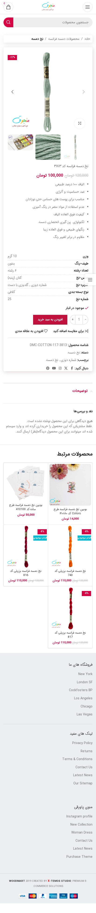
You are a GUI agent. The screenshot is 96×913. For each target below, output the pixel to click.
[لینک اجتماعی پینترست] (48, 368)
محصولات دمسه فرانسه (63, 38)
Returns (87, 751)
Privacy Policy (82, 743)
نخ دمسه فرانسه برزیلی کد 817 (70, 635)
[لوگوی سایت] (48, 7)
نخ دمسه (37, 38)
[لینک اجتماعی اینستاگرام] (60, 368)
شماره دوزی (68, 360)
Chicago (87, 706)
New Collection (81, 825)
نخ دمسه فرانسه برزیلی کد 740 (70, 573)
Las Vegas (85, 714)
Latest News (83, 775)
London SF (85, 682)
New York (85, 674)
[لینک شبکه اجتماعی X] (66, 368)
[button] (83, 91)
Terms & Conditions (77, 759)
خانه (87, 38)
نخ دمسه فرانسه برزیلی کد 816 (25, 573)
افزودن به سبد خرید (50, 319)
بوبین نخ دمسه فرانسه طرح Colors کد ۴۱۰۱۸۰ (70, 511)
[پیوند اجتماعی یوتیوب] (54, 368)
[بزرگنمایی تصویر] (79, 123)
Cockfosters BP (81, 690)
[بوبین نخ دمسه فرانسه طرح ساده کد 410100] (26, 483)
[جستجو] (8, 22)
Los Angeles (83, 698)
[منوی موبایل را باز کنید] (87, 7)
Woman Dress (82, 833)
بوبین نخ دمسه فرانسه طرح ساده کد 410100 (25, 507)
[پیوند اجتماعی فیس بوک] (72, 368)
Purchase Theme (79, 857)
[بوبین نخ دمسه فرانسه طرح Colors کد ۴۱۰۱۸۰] (70, 485)
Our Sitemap (83, 783)
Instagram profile (79, 816)
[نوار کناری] (90, 279)
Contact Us (84, 767)
